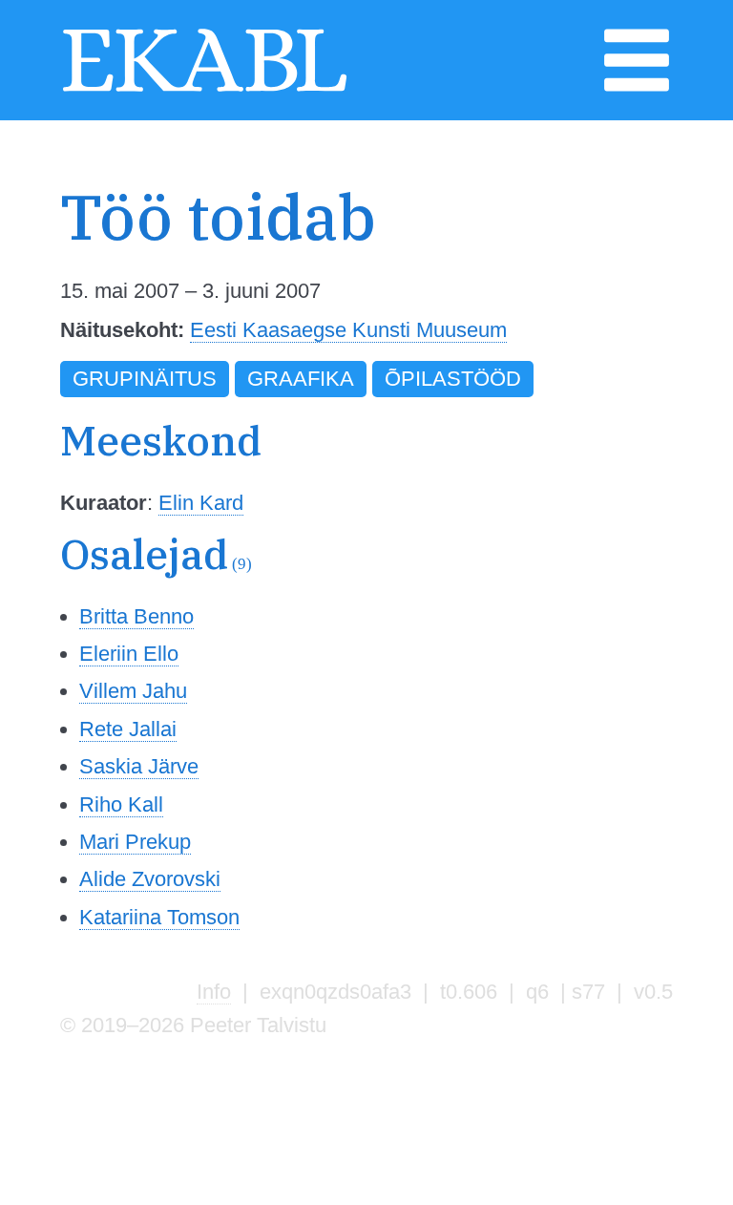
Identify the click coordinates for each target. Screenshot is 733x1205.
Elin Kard (200, 503)
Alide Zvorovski (149, 879)
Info (214, 992)
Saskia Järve (139, 766)
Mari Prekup (135, 842)
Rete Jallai (128, 729)
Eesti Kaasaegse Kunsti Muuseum (348, 330)
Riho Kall (121, 804)
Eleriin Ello (128, 654)
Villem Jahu (133, 691)
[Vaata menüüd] (636, 89)
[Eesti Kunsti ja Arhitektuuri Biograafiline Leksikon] (204, 89)
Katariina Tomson (159, 917)
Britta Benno (136, 616)
